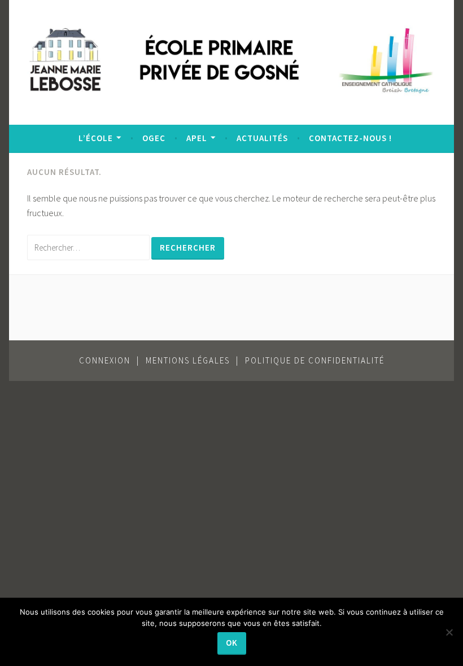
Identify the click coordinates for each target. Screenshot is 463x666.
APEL (196, 138)
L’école (95, 138)
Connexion (104, 360)
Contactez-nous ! (350, 138)
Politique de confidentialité (315, 360)
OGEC (153, 138)
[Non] (449, 632)
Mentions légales (188, 360)
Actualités (262, 138)
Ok (232, 642)
